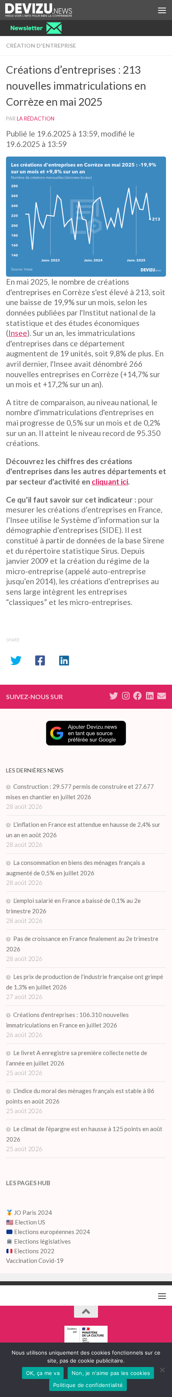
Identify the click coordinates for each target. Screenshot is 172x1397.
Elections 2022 (34, 1250)
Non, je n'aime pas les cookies (111, 1373)
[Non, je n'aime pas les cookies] (162, 1370)
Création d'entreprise (41, 45)
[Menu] (162, 10)
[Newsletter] (161, 695)
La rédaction (35, 118)
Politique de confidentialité (88, 1385)
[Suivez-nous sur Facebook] (137, 695)
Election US (30, 1222)
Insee (17, 333)
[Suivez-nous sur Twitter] (113, 695)
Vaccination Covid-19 (35, 1260)
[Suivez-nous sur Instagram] (125, 695)
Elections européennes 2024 (51, 1231)
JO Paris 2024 (32, 1212)
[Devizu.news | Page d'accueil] (49, 10)
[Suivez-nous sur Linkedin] (149, 695)
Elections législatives (42, 1241)
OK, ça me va (43, 1373)
